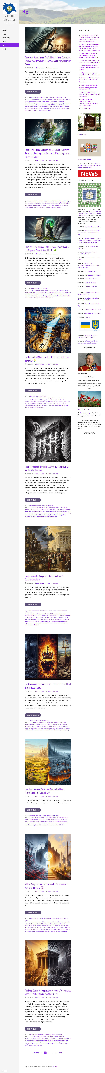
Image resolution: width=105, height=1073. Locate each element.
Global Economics (46, 925)
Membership (6, 37)
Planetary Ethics (59, 205)
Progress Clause (43, 405)
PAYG (52, 104)
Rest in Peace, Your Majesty (93, 313)
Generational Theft (47, 103)
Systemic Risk (49, 207)
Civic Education (34, 509)
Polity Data (54, 621)
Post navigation (85, 108)
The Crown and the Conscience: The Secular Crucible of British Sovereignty (48, 685)
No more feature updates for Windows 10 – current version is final (89, 232)
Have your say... (82, 134)
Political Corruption (33, 514)
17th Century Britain (37, 722)
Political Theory (29, 612)
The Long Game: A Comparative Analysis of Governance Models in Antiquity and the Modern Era (48, 992)
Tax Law (63, 108)
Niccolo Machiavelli (34, 621)
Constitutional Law (35, 288)
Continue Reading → (33, 92)
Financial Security (29, 103)
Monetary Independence (43, 513)
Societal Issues (33, 1045)
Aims (4, 34)
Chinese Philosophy (57, 922)
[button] (4, 1071)
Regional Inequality (64, 823)
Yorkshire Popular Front (9, 17)
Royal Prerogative (46, 730)
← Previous (35, 1052)
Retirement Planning (38, 108)
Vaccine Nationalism (61, 931)
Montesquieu (53, 513)
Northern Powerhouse (42, 823)
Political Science (61, 610)
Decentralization (63, 817)
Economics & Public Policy (37, 97)
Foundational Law (60, 400)
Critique (48, 101)
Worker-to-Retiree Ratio (44, 110)
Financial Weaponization (50, 294)
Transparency (53, 516)
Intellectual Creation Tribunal (55, 401)
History (5, 30)
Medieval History (52, 821)
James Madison (29, 619)
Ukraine (87, 317)
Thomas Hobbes (34, 624)
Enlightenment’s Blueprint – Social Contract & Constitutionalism (44, 577)
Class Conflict (62, 722)
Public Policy (28, 108)
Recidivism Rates (44, 929)
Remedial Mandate (65, 296)
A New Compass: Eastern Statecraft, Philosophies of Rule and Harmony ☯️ (46, 885)
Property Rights (55, 728)
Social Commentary (57, 1034)
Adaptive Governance (37, 202)
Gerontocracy (56, 103)
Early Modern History (46, 610)
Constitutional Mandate (35, 101)
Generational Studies (60, 97)
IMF (53, 925)
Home (4, 41)
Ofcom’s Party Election (91, 341)
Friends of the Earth (91, 271)
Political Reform (36, 1042)
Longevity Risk (44, 104)
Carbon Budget (36, 290)
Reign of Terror (29, 623)
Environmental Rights (64, 292)
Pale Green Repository (84, 159)
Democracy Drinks (90, 282)
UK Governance (51, 825)
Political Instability (46, 728)
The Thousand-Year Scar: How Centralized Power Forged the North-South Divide (45, 790)
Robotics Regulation (34, 207)
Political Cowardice (44, 106)
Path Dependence (53, 823)
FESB (41, 294)
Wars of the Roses (60, 825)
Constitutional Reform (35, 203)
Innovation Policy (42, 401)
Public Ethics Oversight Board (58, 514)
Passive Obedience (35, 728)
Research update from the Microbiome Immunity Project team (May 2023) (89, 165)
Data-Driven (54, 101)
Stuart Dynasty (65, 730)
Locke (34, 513)
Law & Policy (44, 288)
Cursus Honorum (36, 1038)
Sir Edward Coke (56, 730)
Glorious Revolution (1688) (61, 617)
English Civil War (57, 615)
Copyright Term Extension (56, 398)
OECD (44, 927)
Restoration (38, 730)
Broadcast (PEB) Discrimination (87, 343)
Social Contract (62, 1043)
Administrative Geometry (38, 817)
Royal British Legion (83, 409)
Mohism (37, 927)
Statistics (39, 1045)
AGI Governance (48, 202)
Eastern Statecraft (54, 923)
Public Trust (35, 929)
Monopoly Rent (58, 403)
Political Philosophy (35, 505)
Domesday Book (35, 819)
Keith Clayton (40, 68)
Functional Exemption (31, 401)
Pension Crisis (58, 104)
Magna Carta (43, 821)
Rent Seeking (59, 405)
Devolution (28, 819)
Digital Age (42, 400)
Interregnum (41, 726)
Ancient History (36, 1036)
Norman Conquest (62, 821)
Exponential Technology (58, 203)
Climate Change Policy (59, 202)
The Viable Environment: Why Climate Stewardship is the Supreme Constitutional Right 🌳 (47, 248)
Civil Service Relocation (52, 817)
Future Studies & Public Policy (61, 200)
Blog (4, 45)
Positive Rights (45, 296)
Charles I (56, 722)
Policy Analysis (34, 106)
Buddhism (43, 922)
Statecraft (39, 516)
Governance (45, 511)
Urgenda (50, 297)
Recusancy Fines (64, 728)
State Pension (47, 108)
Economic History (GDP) (31, 615)
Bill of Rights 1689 (48, 722)
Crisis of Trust (41, 923)
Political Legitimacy (45, 621)
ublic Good (93, 279)
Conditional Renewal (42, 398)
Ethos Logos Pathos (36, 925)
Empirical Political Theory (45, 615)
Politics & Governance (47, 505)
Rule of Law (28, 297)
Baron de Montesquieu (38, 613)
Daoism (47, 923)
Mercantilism (53, 726)
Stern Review (44, 297)
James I (48, 726)
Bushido (49, 922)
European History (35, 720)
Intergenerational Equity (47, 205)
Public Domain (52, 405)
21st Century (35, 507)
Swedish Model (56, 108)
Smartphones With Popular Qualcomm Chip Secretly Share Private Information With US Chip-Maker (89, 240)
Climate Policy (64, 290)
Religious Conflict (29, 730)
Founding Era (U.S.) (30, 617)
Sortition (42, 207)
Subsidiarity (45, 516)
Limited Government (58, 619)
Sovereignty (33, 407)
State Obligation (35, 297)
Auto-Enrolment (47, 99)
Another (87, 275)
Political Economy (54, 106)
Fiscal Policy (38, 103)
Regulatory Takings (54, 296)
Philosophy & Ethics (49, 918)
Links (4, 48)
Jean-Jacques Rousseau (39, 619)
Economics (33, 918)
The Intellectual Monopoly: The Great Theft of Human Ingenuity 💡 (47, 358)
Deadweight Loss (34, 400)
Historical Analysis (44, 1040)
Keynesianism (28, 513)
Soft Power (32, 931)
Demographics (61, 101)
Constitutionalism (61, 613)
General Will (49, 617)
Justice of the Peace (34, 821)
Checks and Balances (50, 613)
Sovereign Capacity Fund (31, 825)
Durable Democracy (56, 509)
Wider (87, 279)
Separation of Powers (30, 516)
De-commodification (42, 292)
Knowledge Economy (37, 403)
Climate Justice (56, 290)
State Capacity (42, 825)
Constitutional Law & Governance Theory (41, 200)
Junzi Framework (65, 511)
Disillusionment (60, 1038)
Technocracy (40, 407)
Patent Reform (34, 405)
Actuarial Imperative (37, 99)
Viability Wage (57, 207)
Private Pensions (64, 106)
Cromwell (37, 724)
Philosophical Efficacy (52, 927)
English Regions (44, 819)
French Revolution (37, 511)
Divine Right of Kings (46, 724)
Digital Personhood (47, 203)
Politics (62, 1042)
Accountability (43, 507)
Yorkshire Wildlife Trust (90, 213)
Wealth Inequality (32, 110)
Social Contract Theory (52, 623)
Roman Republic (52, 1043)
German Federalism (54, 819)
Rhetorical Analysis (54, 929)
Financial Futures (49, 97)
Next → (61, 1052)
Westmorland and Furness (93, 309)
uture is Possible (96, 275)
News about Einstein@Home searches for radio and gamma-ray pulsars (89, 265)
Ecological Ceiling (53, 292)
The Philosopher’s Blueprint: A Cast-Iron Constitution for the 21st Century (47, 468)
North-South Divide (30, 823)
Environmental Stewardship (32, 294)
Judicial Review (62, 294)
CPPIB (43, 101)
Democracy (52, 1038)
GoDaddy (55, 1066)
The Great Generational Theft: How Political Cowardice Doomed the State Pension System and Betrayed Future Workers (48, 61)
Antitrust (34, 398)
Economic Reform (35, 396)
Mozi (41, 927)
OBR (49, 104)
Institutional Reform (59, 925)
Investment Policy (34, 104)
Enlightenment (66, 509)
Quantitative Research (42, 1043)
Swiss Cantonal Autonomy (48, 931)
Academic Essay (36, 922)
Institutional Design (34, 205)
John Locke (49, 619)
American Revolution (53, 507)
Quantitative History (62, 621)
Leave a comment (53, 68)
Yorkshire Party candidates (93, 227)
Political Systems (54, 1042)
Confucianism (33, 923)
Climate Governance (45, 290)
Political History (58, 1040)
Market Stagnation (49, 403)
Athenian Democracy (46, 1036)
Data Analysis (45, 1038)
